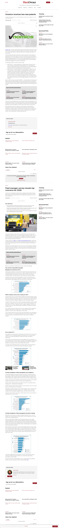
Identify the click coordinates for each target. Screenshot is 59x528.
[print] (36, 23)
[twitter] (21, 23)
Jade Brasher (7, 200)
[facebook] (18, 23)
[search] (7, 2)
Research (6, 188)
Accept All (55, 526)
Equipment (39, 7)
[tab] (7, 172)
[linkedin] (19, 23)
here (27, 470)
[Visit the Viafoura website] (35, 176)
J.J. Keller (14, 243)
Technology (25, 7)
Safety (35, 7)
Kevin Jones (10, 127)
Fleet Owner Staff (8, 20)
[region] (21, 174)
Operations (20, 7)
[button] (6, 2)
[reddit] (22, 23)
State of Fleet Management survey (24, 243)
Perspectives (30, 7)
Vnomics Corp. (7, 49)
